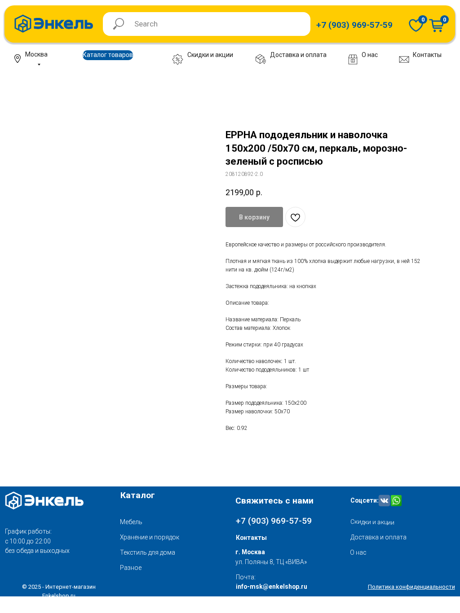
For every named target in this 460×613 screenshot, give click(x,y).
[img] (416, 25)
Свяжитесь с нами (274, 500)
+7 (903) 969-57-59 (274, 521)
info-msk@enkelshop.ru (271, 586)
